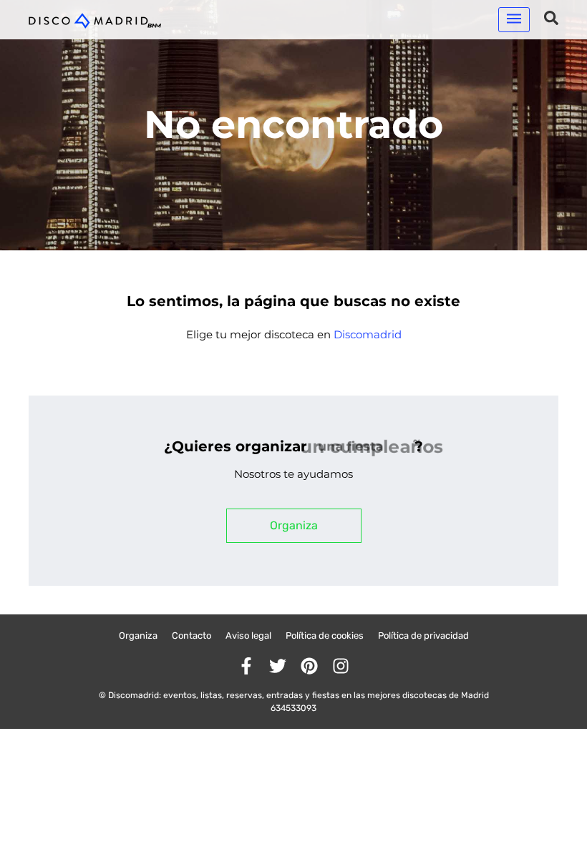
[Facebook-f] (246, 665)
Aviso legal (248, 635)
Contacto (191, 635)
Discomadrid (368, 334)
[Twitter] (277, 665)
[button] (514, 19)
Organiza (138, 635)
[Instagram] (340, 665)
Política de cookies (325, 635)
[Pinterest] (309, 665)
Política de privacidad (423, 635)
